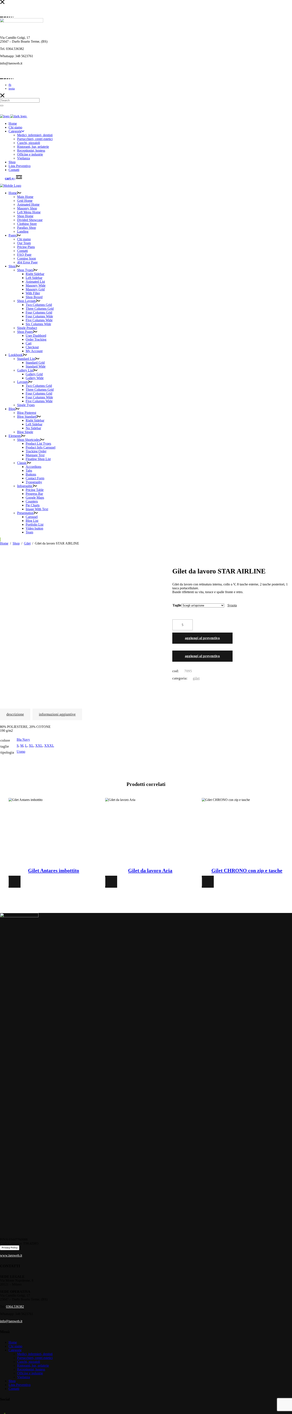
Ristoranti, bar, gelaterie (33, 1365)
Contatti (14, 1388)
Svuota (232, 605)
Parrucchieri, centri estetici (35, 1358)
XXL (39, 745)
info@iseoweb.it (11, 1321)
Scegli (54, 830)
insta (12, 88)
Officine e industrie (30, 1373)
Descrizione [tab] (15, 714)
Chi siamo (15, 1346)
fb (10, 85)
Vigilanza (23, 1377)
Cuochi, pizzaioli (28, 1361)
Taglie (177, 605)
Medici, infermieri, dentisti (35, 1354)
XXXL (49, 745)
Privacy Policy (10, 1247)
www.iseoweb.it (11, 1255)
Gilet (27, 543)
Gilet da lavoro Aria (150, 870)
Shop (16, 543)
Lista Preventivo (20, 1385)
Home (4, 543)
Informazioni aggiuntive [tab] (57, 714)
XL (31, 745)
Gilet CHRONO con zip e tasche (246, 870)
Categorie (15, 1350)
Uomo (21, 751)
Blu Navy (23, 739)
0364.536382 (15, 1306)
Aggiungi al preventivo (202, 638)
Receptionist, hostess (31, 1369)
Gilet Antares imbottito (53, 870)
